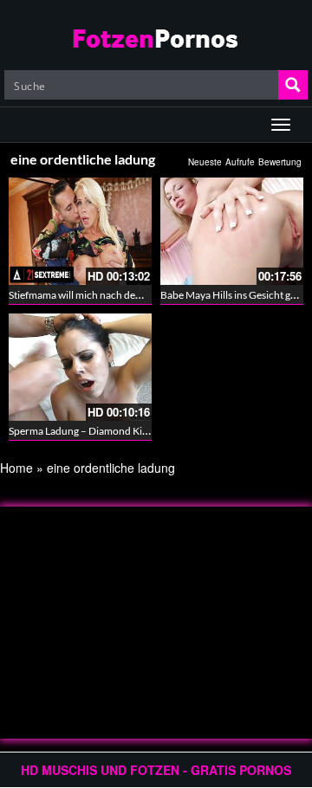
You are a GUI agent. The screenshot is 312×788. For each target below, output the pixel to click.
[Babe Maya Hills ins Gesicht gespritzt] (231, 231)
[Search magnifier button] (293, 85)
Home (16, 467)
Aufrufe (240, 162)
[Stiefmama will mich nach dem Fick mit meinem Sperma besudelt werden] (80, 231)
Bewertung (280, 162)
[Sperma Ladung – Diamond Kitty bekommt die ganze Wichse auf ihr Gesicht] (80, 367)
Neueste (205, 162)
